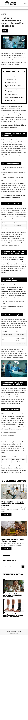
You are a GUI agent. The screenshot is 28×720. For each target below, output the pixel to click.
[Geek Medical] (10, 3)
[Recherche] (22, 3)
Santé (4, 30)
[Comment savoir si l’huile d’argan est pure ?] (14, 528)
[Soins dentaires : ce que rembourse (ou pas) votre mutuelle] (14, 491)
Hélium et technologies (11, 79)
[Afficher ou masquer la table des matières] (22, 71)
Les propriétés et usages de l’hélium (12, 76)
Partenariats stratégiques (11, 94)
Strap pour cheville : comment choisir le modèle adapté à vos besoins (13, 615)
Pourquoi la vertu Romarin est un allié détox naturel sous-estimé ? (12, 595)
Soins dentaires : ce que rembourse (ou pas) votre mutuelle (12, 503)
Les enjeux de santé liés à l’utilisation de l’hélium (13, 86)
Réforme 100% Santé (10, 100)
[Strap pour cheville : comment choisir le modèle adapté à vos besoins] (14, 605)
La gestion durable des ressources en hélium (14, 97)
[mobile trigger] (2, 3)
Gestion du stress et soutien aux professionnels (13, 90)
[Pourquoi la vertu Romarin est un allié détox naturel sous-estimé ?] (14, 586)
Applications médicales (11, 82)
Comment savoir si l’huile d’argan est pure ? (12, 540)
